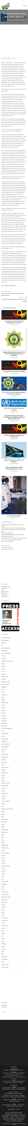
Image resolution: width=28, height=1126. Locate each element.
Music (2, 840)
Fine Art (21, 1070)
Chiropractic (20, 1082)
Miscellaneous (4, 832)
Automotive (3, 658)
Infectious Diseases (5, 783)
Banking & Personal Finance (7, 661)
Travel (2, 962)
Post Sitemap (4, 1005)
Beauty (2, 663)
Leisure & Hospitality (5, 801)
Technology (3, 943)
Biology (11, 1096)
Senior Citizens (4, 917)
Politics (3, 886)
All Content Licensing (5, 586)
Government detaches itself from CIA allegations (14, 460)
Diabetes (3, 700)
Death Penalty (13, 1119)
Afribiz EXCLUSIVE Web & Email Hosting (19, 1124)
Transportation (4, 956)
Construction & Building (21, 1089)
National (3, 842)
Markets (3, 814)
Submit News (4, 596)
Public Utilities (4, 902)
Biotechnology (17, 1096)
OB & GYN (3, 863)
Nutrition (3, 860)
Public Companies (5, 894)
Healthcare (3, 759)
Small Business (4, 920)
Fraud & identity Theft (5, 744)
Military (2, 824)
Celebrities (3, 674)
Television (3, 949)
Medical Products (5, 819)
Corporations (4, 687)
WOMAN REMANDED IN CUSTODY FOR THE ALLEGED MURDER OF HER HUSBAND (14, 354)
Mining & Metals (4, 829)
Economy (3, 705)
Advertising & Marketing (13, 1074)
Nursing (3, 858)
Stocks (2, 938)
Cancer (2, 671)
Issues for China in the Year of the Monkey (16, 20)
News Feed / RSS (5, 595)
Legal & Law (4, 796)
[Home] (3, 20)
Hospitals (3, 770)
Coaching (20, 1114)
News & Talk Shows (5, 853)
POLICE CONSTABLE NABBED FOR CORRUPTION (14, 436)
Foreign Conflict (4, 738)
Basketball (9, 1104)
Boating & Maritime (20, 1104)
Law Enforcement (5, 793)
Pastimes (3, 871)
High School (3, 762)
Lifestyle (3, 803)
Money (2, 837)
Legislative (3, 798)
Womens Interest (5, 967)
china (9, 285)
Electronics (20, 1121)
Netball (2, 850)
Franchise (22, 1118)
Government (4, 749)
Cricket (2, 689)
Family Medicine (4, 733)
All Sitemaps (4, 1006)
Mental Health (4, 821)
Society (3, 928)
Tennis (2, 951)
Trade (2, 954)
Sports (2, 930)
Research (3, 904)
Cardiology (15, 1082)
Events (2, 731)
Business (6, 285)
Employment (4, 718)
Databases (14, 1121)
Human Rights (4, 772)
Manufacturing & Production (7, 808)
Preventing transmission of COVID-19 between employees (13, 528)
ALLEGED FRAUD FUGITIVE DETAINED (14, 371)
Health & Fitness (4, 754)
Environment (4, 725)
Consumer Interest (5, 684)
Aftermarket (5, 1072)
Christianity (11, 1101)
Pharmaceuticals (4, 881)
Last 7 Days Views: (5, 547)
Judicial (3, 790)
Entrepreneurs (4, 723)
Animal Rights (4, 650)
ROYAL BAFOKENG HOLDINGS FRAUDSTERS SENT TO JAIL (14, 468)
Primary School (4, 891)
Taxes (2, 941)
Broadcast (3, 666)
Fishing (4, 1119)
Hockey (3, 764)
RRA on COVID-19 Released (7, 533)
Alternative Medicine (5, 648)
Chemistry (23, 1096)
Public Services (4, 899)
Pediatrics (3, 873)
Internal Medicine (5, 785)
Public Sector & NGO (5, 897)
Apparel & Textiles (5, 1089)
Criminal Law (4, 694)
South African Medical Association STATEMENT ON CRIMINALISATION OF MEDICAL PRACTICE (14, 417)
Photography (4, 884)
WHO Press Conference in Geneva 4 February (14, 409)
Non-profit (3, 855)
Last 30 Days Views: (5, 549)
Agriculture (3, 642)
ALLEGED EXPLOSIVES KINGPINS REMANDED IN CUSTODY (14, 322)
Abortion (4, 1081)
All (14, 58)
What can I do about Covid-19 (7, 541)
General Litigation (5, 746)
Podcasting (21, 1095)
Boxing (12, 1106)
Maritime (3, 811)
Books (20, 1074)
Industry (3, 780)
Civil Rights (3, 679)
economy (13, 285)
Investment (3, 788)
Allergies (13, 1081)
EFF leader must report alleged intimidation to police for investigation (14, 393)
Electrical (3, 713)
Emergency (3, 715)
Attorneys (3, 655)
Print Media (3, 593)
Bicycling (14, 1104)
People (2, 876)
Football (20, 1106)
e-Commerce (11, 1116)
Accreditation (4, 588)
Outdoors (3, 868)
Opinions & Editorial (5, 866)
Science (3, 912)
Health (2, 751)
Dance (2, 697)
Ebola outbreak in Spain (14, 515)
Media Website (13, 1066)
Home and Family (5, 767)
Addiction (9, 1081)
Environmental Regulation (6, 728)
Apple (14, 1109)
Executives (12, 1118)
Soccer (2, 923)
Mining (2, 827)
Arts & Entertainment (5, 653)
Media (2, 590)
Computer (18, 1109)
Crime (2, 692)
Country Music (12, 1070)
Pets (2, 879)
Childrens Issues (4, 676)
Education (3, 707)
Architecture (13, 1089)
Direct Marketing (5, 1116)
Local (2, 806)
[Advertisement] (14, 43)
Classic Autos (11, 1072)
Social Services (4, 925)
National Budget (4, 845)
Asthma (6, 1082)
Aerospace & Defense (6, 637)
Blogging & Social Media (12, 1093)
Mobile (2, 834)
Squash (3, 933)
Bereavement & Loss (9, 1114)
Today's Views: (4, 545)
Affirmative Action (5, 640)
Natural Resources (5, 847)
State (2, 936)
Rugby (2, 910)
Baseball (4, 1104)
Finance (3, 736)
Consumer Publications (19, 1072)
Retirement (3, 907)
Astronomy (7, 1096)
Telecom (3, 946)
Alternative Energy (21, 1087)
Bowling (8, 1106)
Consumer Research (15, 1115)
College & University (5, 681)
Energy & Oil (4, 720)
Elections (3, 710)
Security (3, 915)
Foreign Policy (4, 741)
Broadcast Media (4, 591)
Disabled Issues (4, 702)
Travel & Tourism (5, 964)
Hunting (3, 775)
